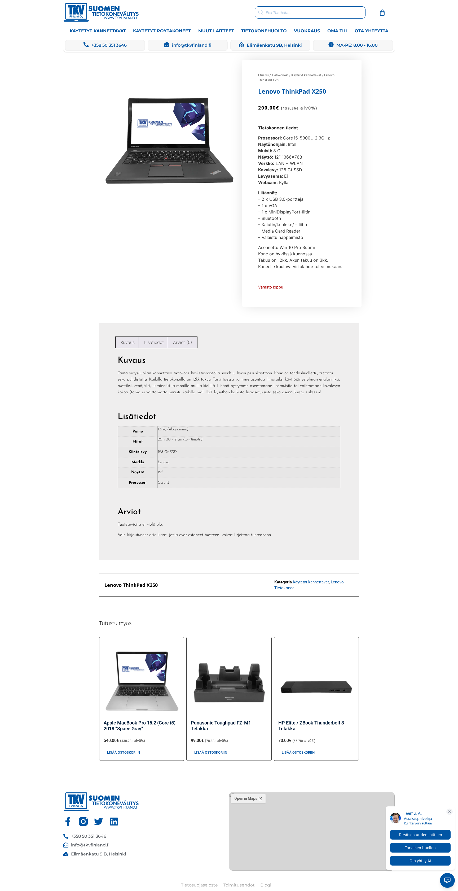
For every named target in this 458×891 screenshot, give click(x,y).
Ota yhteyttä (371, 30)
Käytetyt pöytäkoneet (162, 30)
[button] (217, 585)
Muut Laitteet (216, 30)
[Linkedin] (113, 821)
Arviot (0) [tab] (182, 342)
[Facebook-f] (67, 821)
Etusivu (263, 75)
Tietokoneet (280, 75)
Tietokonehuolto (264, 30)
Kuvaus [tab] (128, 342)
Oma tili (337, 30)
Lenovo (337, 582)
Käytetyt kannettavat (98, 30)
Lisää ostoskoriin (123, 752)
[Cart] (382, 12)
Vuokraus (307, 30)
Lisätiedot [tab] (154, 342)
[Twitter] (98, 821)
